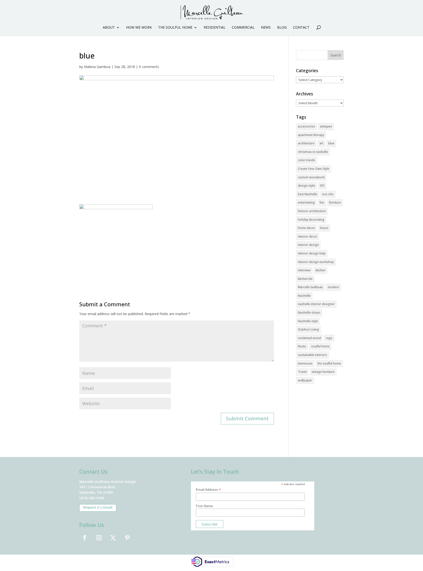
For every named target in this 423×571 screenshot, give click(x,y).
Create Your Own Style (313, 169)
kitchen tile (305, 279)
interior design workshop (316, 262)
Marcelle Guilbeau (310, 287)
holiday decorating (311, 219)
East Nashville (307, 194)
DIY (322, 185)
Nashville (304, 296)
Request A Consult (98, 507)
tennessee (305, 363)
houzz (324, 228)
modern (333, 287)
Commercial (243, 28)
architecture (306, 143)
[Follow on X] (113, 537)
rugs (329, 338)
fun (322, 202)
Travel (302, 372)
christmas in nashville (313, 152)
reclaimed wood (309, 338)
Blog (282, 28)
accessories (306, 126)
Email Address (208, 489)
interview (304, 270)
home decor (306, 228)
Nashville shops (309, 312)
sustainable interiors (312, 355)
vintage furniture (323, 372)
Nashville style (308, 321)
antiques (326, 126)
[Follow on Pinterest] (127, 537)
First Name (204, 506)
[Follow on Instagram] (99, 537)
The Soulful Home (175, 28)
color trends (306, 160)
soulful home (320, 346)
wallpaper (305, 380)
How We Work (139, 28)
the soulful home (329, 363)
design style (306, 185)
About (109, 28)
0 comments (149, 66)
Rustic (302, 346)
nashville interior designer (316, 304)
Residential (214, 28)
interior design (308, 245)
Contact (301, 28)
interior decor (307, 236)
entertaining (306, 202)
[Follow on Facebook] (84, 537)
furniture (335, 202)
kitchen (320, 270)
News (266, 28)
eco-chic (328, 194)
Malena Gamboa (97, 66)
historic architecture (312, 211)
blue (331, 143)
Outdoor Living (308, 329)
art (321, 143)
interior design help (312, 253)
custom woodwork (311, 177)
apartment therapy (311, 135)
